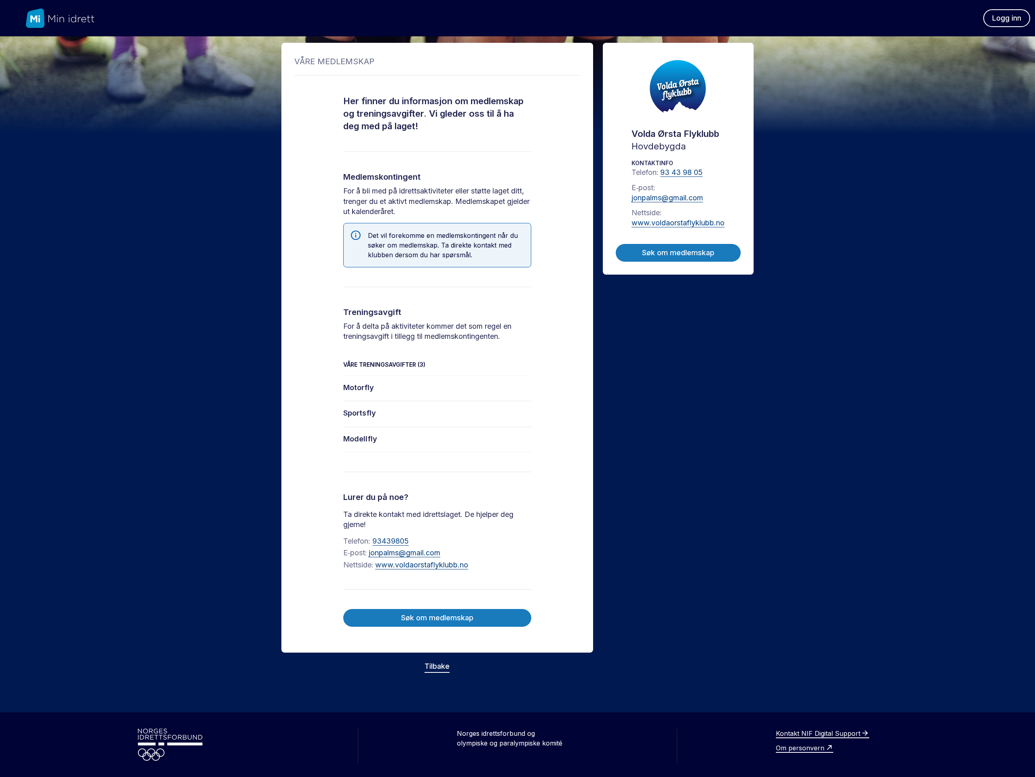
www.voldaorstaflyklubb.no (421, 565)
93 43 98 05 (681, 172)
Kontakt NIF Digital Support (818, 733)
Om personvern (800, 748)
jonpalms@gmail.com (404, 552)
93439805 (390, 541)
